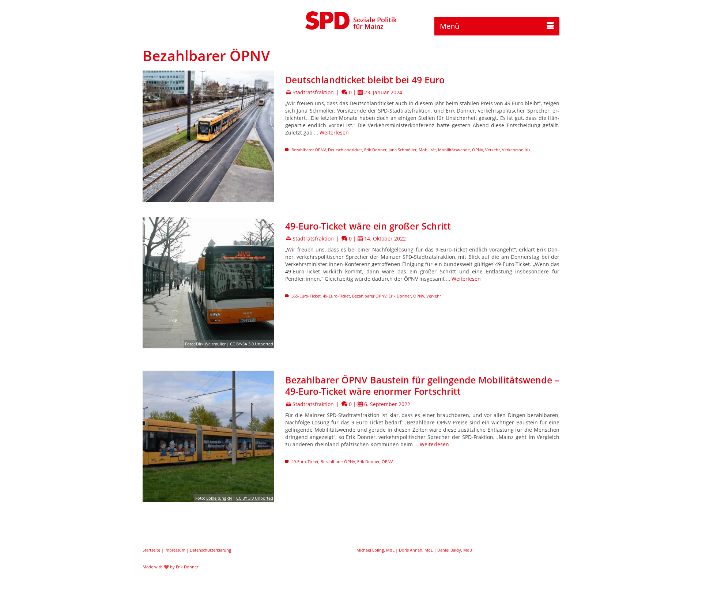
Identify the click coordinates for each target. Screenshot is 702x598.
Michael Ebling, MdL (375, 550)
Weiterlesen (334, 132)
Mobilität (427, 149)
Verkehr (492, 149)
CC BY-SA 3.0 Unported (251, 344)
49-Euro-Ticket (336, 296)
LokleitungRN (219, 498)
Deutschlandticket (345, 149)
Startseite (151, 550)
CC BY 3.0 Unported (254, 498)
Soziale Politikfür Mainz (375, 23)
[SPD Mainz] (327, 19)
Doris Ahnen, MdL (416, 550)
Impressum (175, 550)
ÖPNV (477, 149)
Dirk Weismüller (211, 344)
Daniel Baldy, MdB (454, 550)
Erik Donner (375, 149)
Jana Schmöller (402, 149)
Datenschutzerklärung (210, 550)
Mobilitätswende (454, 149)
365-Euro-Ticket (306, 296)
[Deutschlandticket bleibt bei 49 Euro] (208, 136)
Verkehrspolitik (516, 149)
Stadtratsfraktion (313, 92)
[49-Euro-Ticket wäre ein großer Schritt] (208, 282)
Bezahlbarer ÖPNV (308, 149)
